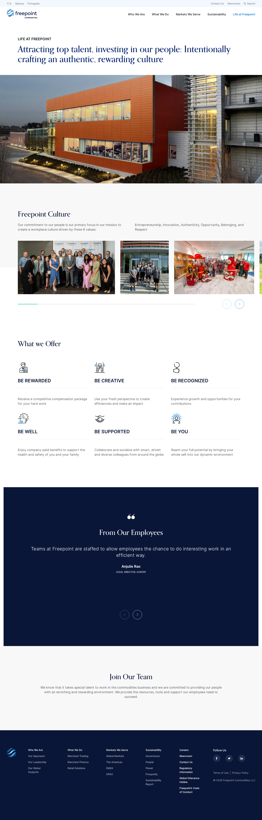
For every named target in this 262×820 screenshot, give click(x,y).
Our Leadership (37, 762)
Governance (153, 755)
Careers (184, 749)
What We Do (160, 14)
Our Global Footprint (34, 770)
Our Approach (36, 755)
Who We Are (136, 14)
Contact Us (217, 3)
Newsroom (234, 3)
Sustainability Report (153, 782)
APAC (109, 774)
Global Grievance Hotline (189, 780)
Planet (149, 768)
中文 (9, 3)
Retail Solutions (76, 768)
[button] (226, 304)
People (150, 762)
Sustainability (216, 14)
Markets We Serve (188, 14)
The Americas (114, 762)
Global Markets (115, 755)
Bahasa (19, 3)
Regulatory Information (186, 770)
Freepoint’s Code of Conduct (189, 790)
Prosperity (152, 774)
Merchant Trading (78, 755)
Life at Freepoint (244, 14)
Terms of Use (220, 772)
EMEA (109, 768)
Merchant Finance (78, 762)
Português (34, 3)
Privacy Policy (240, 772)
